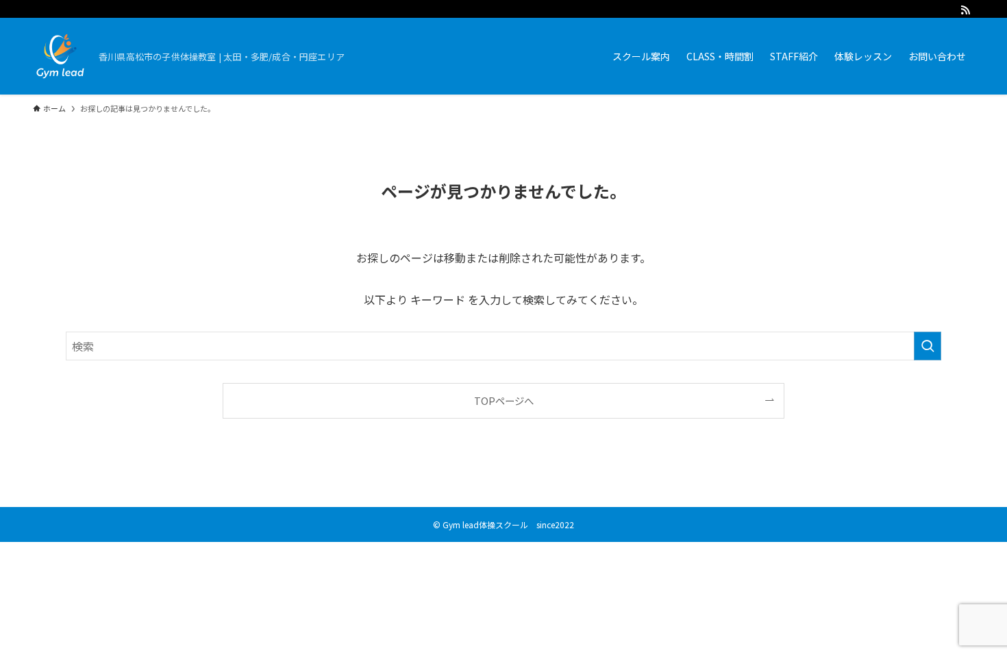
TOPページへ (504, 400)
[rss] (965, 10)
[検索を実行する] (927, 346)
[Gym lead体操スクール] (60, 56)
